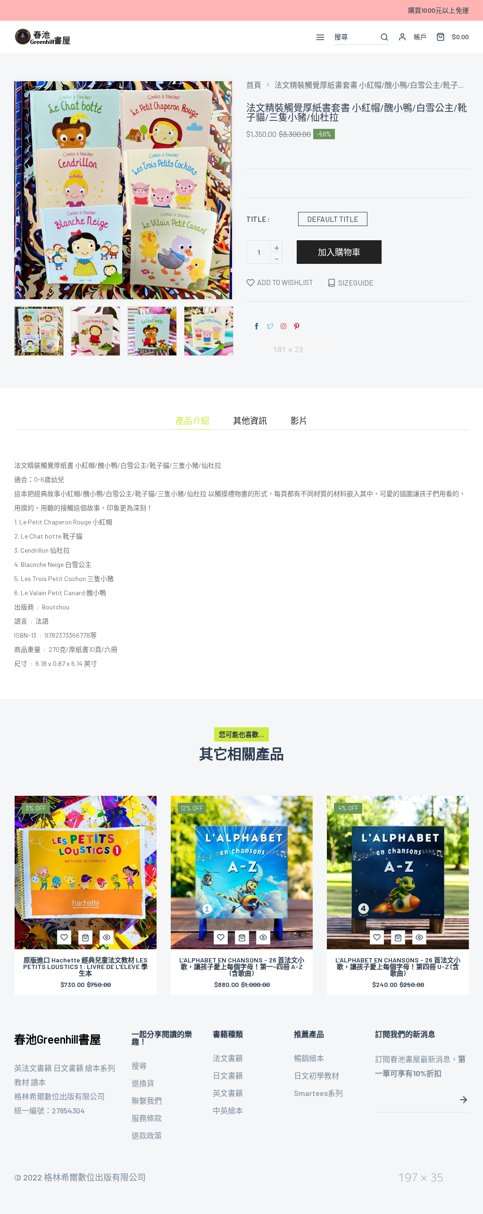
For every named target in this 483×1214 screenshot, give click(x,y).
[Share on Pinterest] (296, 326)
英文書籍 (228, 1092)
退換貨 (143, 1083)
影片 (299, 421)
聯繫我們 (147, 1100)
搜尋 (139, 1065)
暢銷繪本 (309, 1058)
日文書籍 (228, 1075)
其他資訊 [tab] (250, 421)
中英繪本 (228, 1110)
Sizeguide (356, 282)
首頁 (253, 85)
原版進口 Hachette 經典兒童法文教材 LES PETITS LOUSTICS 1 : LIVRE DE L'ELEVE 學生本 (85, 967)
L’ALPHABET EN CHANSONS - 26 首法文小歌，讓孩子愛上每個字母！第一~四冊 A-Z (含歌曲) (241, 967)
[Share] (283, 326)
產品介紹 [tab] (192, 421)
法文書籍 (228, 1058)
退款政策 (147, 1135)
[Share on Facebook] (256, 326)
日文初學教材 (316, 1075)
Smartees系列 (318, 1092)
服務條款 (147, 1117)
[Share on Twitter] (270, 326)
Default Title (332, 218)
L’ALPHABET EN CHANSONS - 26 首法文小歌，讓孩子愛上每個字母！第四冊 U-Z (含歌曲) (397, 967)
